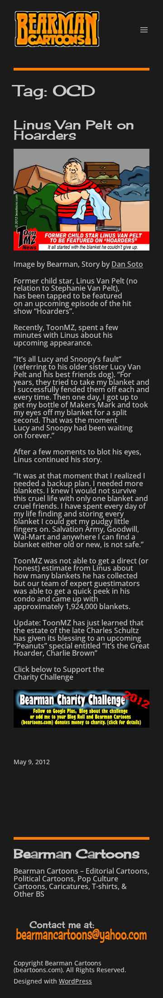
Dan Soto (127, 264)
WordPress (75, 981)
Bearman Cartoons (76, 853)
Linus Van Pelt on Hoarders (74, 129)
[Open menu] (144, 29)
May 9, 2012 (32, 761)
